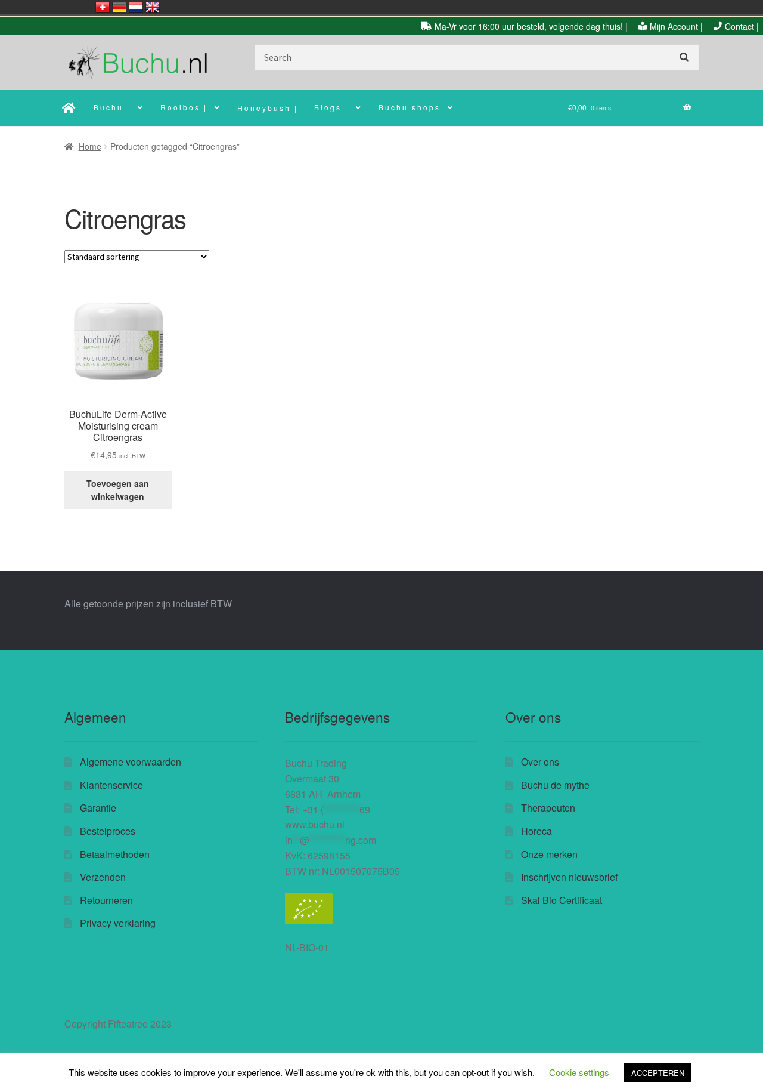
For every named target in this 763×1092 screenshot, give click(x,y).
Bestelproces (107, 831)
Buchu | (112, 107)
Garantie (98, 808)
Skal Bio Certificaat (561, 900)
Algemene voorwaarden (130, 762)
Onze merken (549, 854)
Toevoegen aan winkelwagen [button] (117, 490)
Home (90, 146)
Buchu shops (410, 107)
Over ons (540, 762)
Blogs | (331, 107)
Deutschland (119, 7)
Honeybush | (267, 108)
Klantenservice (111, 785)
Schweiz (102, 7)
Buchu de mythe (555, 785)
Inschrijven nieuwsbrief (569, 877)
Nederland (136, 7)
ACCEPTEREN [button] (657, 1072)
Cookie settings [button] (579, 1072)
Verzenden (103, 877)
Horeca (536, 831)
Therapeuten (548, 808)
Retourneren (106, 900)
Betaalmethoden (115, 854)
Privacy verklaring (118, 923)
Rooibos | (183, 107)
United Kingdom (152, 7)
